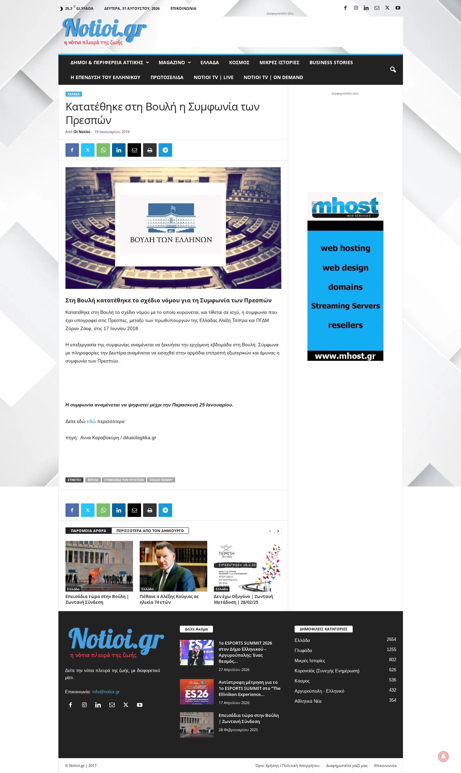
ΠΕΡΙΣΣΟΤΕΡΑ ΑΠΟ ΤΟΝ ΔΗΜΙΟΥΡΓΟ (150, 530)
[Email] (134, 150)
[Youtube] (398, 8)
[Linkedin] (366, 8)
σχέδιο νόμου (161, 480)
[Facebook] (346, 8)
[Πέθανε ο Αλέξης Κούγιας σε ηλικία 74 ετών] (173, 566)
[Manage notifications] (443, 756)
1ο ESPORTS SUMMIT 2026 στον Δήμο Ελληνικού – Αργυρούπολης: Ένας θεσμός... (245, 652)
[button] (392, 70)
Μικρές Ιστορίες (279, 62)
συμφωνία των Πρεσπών (124, 480)
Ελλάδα (209, 62)
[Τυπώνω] (150, 150)
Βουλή (93, 480)
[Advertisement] (280, 32)
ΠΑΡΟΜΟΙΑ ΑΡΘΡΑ (88, 530)
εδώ (91, 421)
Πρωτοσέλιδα (167, 77)
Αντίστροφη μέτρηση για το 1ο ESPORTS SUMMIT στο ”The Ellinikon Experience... (249, 688)
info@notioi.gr (105, 691)
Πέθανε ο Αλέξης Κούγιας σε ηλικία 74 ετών (169, 599)
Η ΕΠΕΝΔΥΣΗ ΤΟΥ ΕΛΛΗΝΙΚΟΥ (105, 77)
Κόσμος (239, 62)
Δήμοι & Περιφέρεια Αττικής (107, 62)
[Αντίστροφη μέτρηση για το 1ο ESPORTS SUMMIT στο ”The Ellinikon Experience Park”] (197, 691)
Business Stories (331, 62)
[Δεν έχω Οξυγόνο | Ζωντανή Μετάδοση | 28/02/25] (247, 566)
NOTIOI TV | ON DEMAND (273, 77)
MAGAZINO (172, 62)
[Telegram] (165, 150)
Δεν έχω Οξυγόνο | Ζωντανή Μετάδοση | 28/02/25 (243, 599)
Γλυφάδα (303, 650)
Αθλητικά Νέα (308, 701)
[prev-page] (270, 530)
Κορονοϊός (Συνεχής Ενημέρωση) (327, 670)
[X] (387, 8)
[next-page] (278, 530)
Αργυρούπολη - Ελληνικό (319, 691)
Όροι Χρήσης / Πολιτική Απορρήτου (287, 765)
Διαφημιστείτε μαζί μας (347, 765)
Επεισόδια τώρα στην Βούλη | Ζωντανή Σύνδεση (97, 599)
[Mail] (377, 8)
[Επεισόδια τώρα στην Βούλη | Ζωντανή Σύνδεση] (99, 566)
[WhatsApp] (103, 150)
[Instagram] (356, 8)
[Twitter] (87, 150)
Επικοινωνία (183, 8)
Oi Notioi (82, 131)
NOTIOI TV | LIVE (214, 77)
